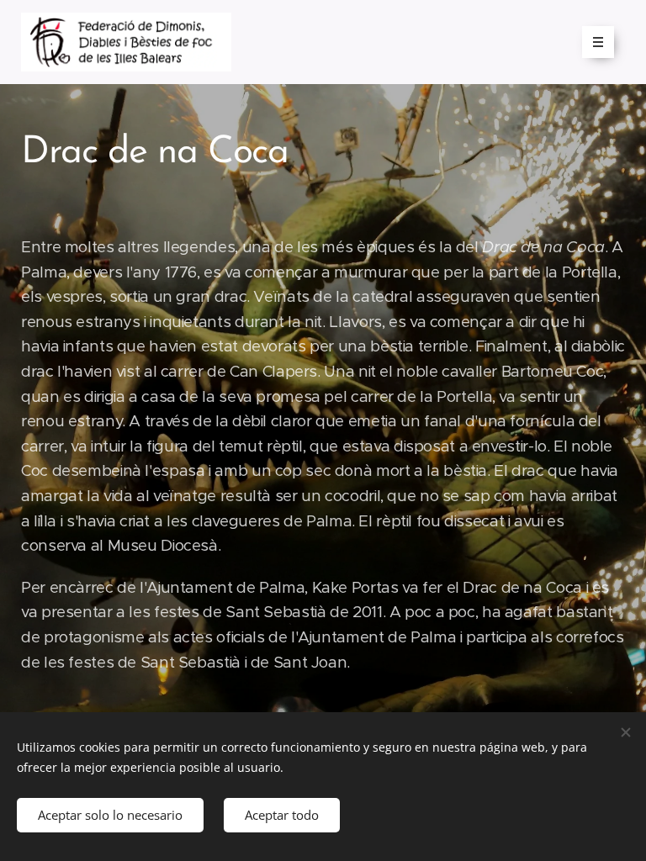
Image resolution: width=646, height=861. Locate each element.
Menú (598, 42)
